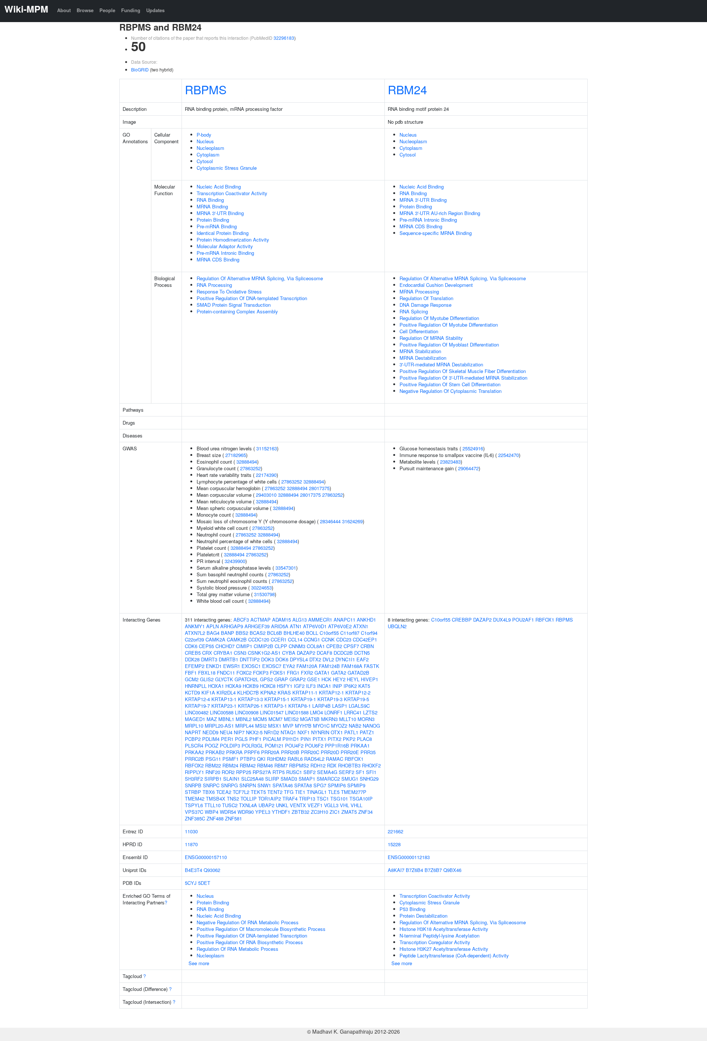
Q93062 (212, 869)
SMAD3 (289, 778)
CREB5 (193, 652)
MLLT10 (347, 718)
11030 (191, 831)
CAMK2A (215, 639)
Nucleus (205, 141)
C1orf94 (369, 632)
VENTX (298, 805)
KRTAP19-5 (356, 699)
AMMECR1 (320, 619)
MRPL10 (194, 725)
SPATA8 (303, 785)
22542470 (508, 454)
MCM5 (260, 718)
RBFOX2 (194, 765)
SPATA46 (282, 785)
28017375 (319, 488)
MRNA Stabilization (420, 351)
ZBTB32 (300, 811)
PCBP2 (193, 738)
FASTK (371, 665)
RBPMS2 (299, 765)
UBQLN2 (397, 626)
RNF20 (212, 772)
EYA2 (289, 665)
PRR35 (368, 752)
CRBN (367, 646)
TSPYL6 (194, 805)
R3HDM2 (276, 758)
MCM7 (275, 718)
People (107, 10)
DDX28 (192, 659)
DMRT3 (209, 659)
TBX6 (209, 791)
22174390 (266, 474)
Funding (130, 10)
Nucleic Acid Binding (219, 186)
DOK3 (267, 659)
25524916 (472, 448)
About (64, 10)
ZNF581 (233, 818)
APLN (212, 626)
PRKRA (234, 752)
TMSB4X (215, 798)
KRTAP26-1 (250, 705)
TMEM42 (194, 798)
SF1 (360, 772)
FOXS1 (277, 672)
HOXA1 (216, 685)
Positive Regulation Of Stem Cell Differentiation (450, 384)
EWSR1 (231, 665)
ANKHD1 (366, 619)
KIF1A (208, 692)
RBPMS (205, 89)
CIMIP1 (244, 646)
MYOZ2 (339, 725)
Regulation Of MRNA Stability (431, 337)
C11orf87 (349, 632)
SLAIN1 (231, 778)
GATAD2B (358, 672)
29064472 (468, 468)
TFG (288, 791)
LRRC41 (353, 712)
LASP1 (339, 705)
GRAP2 (297, 679)
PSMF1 (230, 758)
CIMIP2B (263, 646)
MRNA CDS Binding (218, 259)
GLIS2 (207, 679)
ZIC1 (335, 811)
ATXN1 (360, 626)
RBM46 (265, 765)
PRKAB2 (215, 752)
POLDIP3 (230, 745)
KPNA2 (268, 692)
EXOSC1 (251, 665)
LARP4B (321, 705)
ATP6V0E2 (340, 626)
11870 (191, 844)
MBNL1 (226, 718)
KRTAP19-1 (303, 699)
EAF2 (362, 659)
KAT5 (364, 685)
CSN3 (240, 652)
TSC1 (323, 798)
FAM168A (351, 665)
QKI (261, 758)
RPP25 (243, 772)
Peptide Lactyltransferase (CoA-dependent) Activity (454, 955)
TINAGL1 (317, 791)
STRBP (193, 791)
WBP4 (211, 811)
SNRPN (247, 785)
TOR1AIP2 (269, 798)
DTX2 (315, 659)
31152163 (266, 448)
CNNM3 (297, 646)
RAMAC (334, 758)
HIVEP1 (369, 679)
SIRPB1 (213, 778)
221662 (395, 831)
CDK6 (191, 646)
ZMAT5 (349, 811)
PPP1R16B (337, 745)
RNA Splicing (414, 311)
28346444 (330, 521)
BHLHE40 (294, 632)
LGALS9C (359, 705)
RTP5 (278, 772)
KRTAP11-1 (304, 692)
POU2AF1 (523, 619)
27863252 (250, 468)
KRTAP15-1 (276, 699)
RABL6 (295, 758)
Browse (85, 10)
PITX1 (319, 738)
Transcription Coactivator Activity (232, 193)
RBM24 (407, 89)
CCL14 (295, 639)
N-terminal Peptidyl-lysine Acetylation (439, 935)
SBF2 (309, 772)
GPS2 (266, 679)
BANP (227, 632)
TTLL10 (212, 805)
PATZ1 (367, 732)
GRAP (281, 679)
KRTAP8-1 (299, 705)
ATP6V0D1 (315, 626)
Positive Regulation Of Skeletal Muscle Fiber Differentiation (463, 370)
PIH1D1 (290, 738)
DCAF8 (324, 652)
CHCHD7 (225, 646)
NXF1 (304, 732)
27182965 (235, 454)
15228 (394, 844)
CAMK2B (237, 639)
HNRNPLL (196, 685)
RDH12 (318, 765)
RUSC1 (294, 772)
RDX (332, 765)
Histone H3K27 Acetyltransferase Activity (444, 948)
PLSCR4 (194, 745)
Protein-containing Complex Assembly (237, 311)
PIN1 (305, 738)
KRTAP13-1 (223, 699)
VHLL (356, 805)
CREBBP (462, 619)
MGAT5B (310, 718)
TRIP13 (307, 798)
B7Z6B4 (414, 869)
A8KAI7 (396, 869)
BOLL (312, 632)
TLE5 (334, 791)
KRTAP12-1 (331, 692)
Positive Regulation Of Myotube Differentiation (449, 324)
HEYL (353, 679)
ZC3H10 (319, 811)
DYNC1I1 (345, 659)
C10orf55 (329, 632)
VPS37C (194, 811)
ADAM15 (281, 619)
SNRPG (229, 785)
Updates (155, 10)
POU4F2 (294, 745)
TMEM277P (353, 791)
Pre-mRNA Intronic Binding (225, 252)
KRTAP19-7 (197, 705)
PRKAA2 (194, 752)
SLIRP (272, 778)
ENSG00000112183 (409, 857)
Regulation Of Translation (426, 298)
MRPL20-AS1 (219, 725)
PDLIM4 (210, 738)
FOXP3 (260, 672)
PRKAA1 (360, 745)
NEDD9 (210, 732)
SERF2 (346, 772)
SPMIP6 (337, 785)
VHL (344, 805)
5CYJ (191, 882)
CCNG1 (312, 639)
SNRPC (211, 785)
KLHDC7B (248, 692)
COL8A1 (316, 646)
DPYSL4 (299, 659)
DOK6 (281, 659)
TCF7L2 (241, 791)
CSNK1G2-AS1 (264, 652)
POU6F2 (314, 745)
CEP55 (206, 646)
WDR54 (228, 811)
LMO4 (316, 712)
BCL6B (274, 632)
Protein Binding (213, 219)
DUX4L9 (502, 619)
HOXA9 (233, 685)
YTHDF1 (281, 811)
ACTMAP (260, 619)
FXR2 (307, 672)
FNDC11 (226, 672)
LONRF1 (333, 712)
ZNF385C (195, 818)
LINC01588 (297, 712)
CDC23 (343, 639)
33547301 (285, 567)
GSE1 (313, 679)
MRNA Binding (212, 206)
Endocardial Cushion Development (436, 284)
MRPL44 (244, 725)
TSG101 (339, 798)
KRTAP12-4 (197, 699)
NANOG (371, 725)
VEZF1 (315, 805)
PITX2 (334, 738)
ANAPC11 (344, 619)
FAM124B (329, 665)
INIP (337, 685)
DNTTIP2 (250, 659)
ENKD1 (214, 665)
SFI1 (371, 772)
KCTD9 (192, 692)
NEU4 (226, 732)
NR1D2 (271, 732)
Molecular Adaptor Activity (225, 246)
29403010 (266, 494)
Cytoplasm (208, 154)
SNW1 (264, 785)
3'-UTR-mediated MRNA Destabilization (441, 364)
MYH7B (303, 725)
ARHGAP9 (231, 626)
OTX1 (337, 732)
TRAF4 (290, 798)
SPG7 (319, 785)
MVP (288, 725)
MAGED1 (195, 718)
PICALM (272, 738)
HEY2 (339, 679)
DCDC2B (343, 652)
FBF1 (191, 672)
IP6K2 (350, 685)
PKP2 (349, 738)
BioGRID (140, 69)
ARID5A (279, 626)
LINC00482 (196, 712)
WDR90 (246, 811)
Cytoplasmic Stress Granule (227, 167)
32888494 (246, 461)
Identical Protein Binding (223, 232)
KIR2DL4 (226, 692)
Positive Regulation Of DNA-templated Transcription (252, 298)
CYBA (288, 652)
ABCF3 (241, 619)
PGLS (241, 738)
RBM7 (281, 765)
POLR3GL (252, 745)
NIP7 (239, 732)
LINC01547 (272, 712)
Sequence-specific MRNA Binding (436, 232)
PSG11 (213, 758)
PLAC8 (364, 738)
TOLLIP (248, 798)
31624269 (352, 521)
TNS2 (233, 798)
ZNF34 (365, 811)
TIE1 (300, 791)
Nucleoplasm (210, 147)
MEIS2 (291, 718)
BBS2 (242, 632)
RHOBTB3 (349, 765)
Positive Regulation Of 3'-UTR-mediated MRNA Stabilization (463, 377)
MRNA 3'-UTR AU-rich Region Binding (440, 213)
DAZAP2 (306, 652)
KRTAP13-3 (250, 699)
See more (199, 963)
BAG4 (213, 632)
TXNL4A (248, 805)
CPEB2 (334, 646)
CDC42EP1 (365, 639)
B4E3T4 (193, 869)
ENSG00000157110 (206, 857)
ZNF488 (215, 818)
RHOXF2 (371, 765)
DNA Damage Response (425, 304)
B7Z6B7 (433, 869)
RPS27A (262, 772)
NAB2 (355, 725)
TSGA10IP (361, 798)
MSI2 (261, 725)
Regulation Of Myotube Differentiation (439, 317)
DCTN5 (362, 652)
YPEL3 (262, 811)
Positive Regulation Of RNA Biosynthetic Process (250, 942)
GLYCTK (224, 679)
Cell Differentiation (419, 331)
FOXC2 (244, 672)
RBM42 (248, 765)
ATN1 (296, 626)
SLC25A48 (252, 778)
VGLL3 (331, 805)
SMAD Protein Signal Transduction (234, 304)
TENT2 (274, 791)
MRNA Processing (419, 291)
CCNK (328, 639)
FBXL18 (206, 672)
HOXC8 (267, 685)
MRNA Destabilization (423, 357)
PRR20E (350, 752)
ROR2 (228, 772)
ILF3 (311, 685)
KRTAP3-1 (275, 705)
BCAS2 (257, 632)
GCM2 (191, 679)
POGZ (211, 745)
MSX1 (274, 725)
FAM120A (306, 665)
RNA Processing (214, 284)
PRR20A (270, 752)
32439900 (235, 561)
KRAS (284, 692)
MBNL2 (244, 718)
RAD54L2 (314, 758)
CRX (207, 652)
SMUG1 (349, 778)
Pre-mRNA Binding (217, 226)
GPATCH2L (246, 679)
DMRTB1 (228, 659)
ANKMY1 (195, 626)
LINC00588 (221, 712)
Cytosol (205, 161)
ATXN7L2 (195, 632)
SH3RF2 (194, 778)
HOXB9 (250, 685)
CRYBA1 (223, 652)
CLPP (281, 646)
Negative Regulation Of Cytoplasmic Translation (451, 390)
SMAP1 (307, 778)
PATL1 (351, 732)
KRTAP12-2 (357, 692)
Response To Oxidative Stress (229, 291)
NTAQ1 (288, 732)
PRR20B (290, 752)
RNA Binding (210, 199)
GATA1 (322, 672)
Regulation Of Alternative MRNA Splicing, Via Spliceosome (260, 278)
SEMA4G (327, 772)
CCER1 (278, 639)
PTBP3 (248, 758)
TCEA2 (223, 791)
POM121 (274, 745)
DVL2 (328, 659)
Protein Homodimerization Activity (233, 239)
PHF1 (255, 738)
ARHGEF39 (257, 626)
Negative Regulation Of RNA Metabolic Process (248, 922)
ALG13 (299, 619)
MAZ (212, 718)
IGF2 (299, 685)
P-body (204, 134)
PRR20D (330, 752)
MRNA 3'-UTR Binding (220, 213)
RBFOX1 (354, 758)
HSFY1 (284, 685)
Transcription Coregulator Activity (435, 942)
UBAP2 (266, 805)
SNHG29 (369, 778)
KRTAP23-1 (223, 705)
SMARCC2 (328, 778)
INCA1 (324, 685)
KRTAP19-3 (329, 699)
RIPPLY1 (194, 772)
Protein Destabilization (423, 915)
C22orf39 (194, 639)
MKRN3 (329, 718)
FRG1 (293, 672)
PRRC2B (194, 758)
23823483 (450, 461)
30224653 (261, 587)
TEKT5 (258, 791)
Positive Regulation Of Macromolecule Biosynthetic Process (261, 928)
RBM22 (213, 765)
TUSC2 (230, 805)
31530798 (264, 594)
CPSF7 (351, 646)
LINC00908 (246, 712)
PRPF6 (252, 752)
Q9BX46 (452, 869)
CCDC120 (258, 639)
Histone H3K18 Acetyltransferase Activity (444, 928)
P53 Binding (412, 908)
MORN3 (366, 718)
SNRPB (193, 785)
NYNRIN (320, 732)
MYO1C (321, 725)
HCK (326, 679)
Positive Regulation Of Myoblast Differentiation (449, 344)
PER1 (227, 738)
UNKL (282, 805)
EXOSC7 (271, 665)
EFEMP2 (194, 665)
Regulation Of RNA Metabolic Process (237, 948)
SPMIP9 (356, 785)
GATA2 (338, 672)
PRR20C (310, 752)
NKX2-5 (254, 732)
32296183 (284, 38)
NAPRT (193, 732)
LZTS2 (370, 712)
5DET (204, 882)
